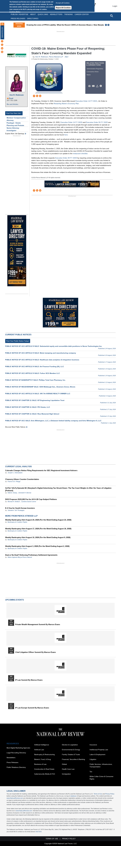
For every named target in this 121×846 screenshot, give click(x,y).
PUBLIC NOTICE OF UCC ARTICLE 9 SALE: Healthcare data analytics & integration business (42, 360)
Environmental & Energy (71, 750)
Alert (66, 57)
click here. (38, 831)
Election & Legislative (70, 745)
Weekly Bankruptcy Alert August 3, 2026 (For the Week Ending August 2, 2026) (37, 546)
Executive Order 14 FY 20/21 (86, 101)
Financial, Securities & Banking (73, 759)
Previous (106, 24)
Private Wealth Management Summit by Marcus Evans (37, 624)
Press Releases (12, 762)
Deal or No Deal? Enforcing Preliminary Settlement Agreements (31, 555)
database (73, 796)
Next (108, 24)
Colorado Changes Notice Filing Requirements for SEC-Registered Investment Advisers (41, 470)
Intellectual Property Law (99, 750)
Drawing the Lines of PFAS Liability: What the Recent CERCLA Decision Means (58, 25)
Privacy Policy (109, 794)
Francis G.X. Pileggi (14, 481)
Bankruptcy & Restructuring (44, 754)
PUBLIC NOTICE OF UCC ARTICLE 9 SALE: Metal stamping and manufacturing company (40, 353)
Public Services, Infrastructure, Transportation (101, 765)
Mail (94, 86)
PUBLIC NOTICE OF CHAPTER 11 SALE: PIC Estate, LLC (27, 407)
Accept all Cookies (62, 3)
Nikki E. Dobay (12, 493)
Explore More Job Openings (14, 134)
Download (97, 86)
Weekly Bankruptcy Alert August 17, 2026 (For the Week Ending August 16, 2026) (38, 529)
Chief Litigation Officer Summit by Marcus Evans (35, 652)
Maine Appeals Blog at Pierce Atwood (20, 557)
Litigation (93, 759)
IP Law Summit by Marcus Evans (29, 680)
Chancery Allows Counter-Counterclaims (22, 479)
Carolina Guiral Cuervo (28, 501)
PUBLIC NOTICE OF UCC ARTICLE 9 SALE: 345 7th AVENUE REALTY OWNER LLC (37, 394)
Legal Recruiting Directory (16, 753)
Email (11, 98)
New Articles (2, 32)
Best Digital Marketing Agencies (18, 748)
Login (114, 6)
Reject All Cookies (63, 8)
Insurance (93, 745)
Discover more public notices (15, 427)
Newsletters (56, 14)
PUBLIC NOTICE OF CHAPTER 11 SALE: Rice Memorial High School (32, 414)
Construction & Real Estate (44, 769)
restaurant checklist (80, 153)
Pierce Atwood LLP (56, 57)
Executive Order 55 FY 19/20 (97, 122)
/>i (101, 86)
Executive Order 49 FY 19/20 (66, 158)
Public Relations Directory (16, 767)
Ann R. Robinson (16, 95)
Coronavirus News (93, 72)
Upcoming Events (14, 600)
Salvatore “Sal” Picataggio (16, 510)
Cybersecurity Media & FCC (44, 774)
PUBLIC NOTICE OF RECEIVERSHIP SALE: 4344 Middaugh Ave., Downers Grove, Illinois (40, 387)
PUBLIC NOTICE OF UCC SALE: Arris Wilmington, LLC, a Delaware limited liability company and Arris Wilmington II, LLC (53, 421)
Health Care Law (68, 769)
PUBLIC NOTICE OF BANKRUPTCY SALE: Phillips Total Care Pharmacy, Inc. (35, 380)
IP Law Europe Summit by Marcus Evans (32, 708)
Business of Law (40, 764)
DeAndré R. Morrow (24, 493)
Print (90, 86)
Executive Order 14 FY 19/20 (71, 122)
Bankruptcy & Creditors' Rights (17, 522)
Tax (91, 772)
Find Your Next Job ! (14, 113)
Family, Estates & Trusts (71, 754)
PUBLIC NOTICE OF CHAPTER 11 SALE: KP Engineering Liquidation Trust (34, 400)
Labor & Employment (97, 754)
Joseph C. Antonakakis (15, 473)
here (66, 135)
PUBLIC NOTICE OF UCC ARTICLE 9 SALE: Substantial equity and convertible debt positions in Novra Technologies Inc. (53, 346)
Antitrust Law (39, 750)
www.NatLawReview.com (15, 798)
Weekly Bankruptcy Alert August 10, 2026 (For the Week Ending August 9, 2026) (37, 537)
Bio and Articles (12, 104)
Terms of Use (98, 794)
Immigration (66, 774)
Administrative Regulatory (95, 69)
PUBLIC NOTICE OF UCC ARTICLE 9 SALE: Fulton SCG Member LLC (32, 373)
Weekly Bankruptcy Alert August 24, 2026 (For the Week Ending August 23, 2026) (38, 520)
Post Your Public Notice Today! (17, 341)
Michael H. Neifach (14, 501)
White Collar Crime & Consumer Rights (101, 777)
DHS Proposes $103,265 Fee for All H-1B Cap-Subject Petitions (31, 499)
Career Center (82, 14)
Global (64, 764)
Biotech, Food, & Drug (42, 759)
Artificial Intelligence (41, 745)
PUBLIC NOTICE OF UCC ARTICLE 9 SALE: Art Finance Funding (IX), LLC (34, 366)
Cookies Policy (14, 12)
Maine (89, 75)
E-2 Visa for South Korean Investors (20, 508)
